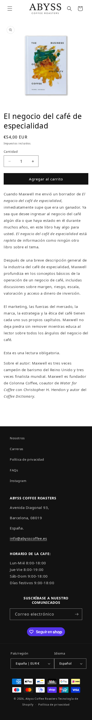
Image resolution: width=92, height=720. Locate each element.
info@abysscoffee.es (28, 538)
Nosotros (17, 438)
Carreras (16, 449)
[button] (9, 8)
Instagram (18, 481)
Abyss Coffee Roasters (41, 698)
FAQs (14, 470)
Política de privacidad (27, 459)
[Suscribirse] (76, 614)
